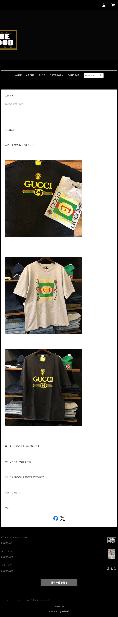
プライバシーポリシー (13, 600)
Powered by (55, 611)
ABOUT (30, 75)
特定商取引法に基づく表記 (38, 600)
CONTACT (74, 75)
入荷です (9, 95)
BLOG (42, 75)
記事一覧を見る (59, 582)
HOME (18, 75)
